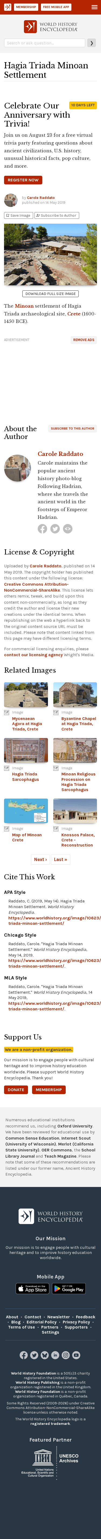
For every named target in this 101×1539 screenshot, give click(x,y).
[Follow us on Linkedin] (56, 1357)
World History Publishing (38, 1382)
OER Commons (56, 1150)
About (12, 1316)
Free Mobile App (56, 7)
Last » (60, 859)
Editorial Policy (42, 1321)
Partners (49, 1327)
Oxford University (74, 1126)
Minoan (24, 306)
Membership (26, 7)
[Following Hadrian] (67, 528)
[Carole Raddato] (42, 528)
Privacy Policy (76, 1321)
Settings (50, 1332)
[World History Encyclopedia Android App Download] (69, 1289)
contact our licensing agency (33, 654)
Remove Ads (83, 340)
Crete (74, 314)
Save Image (17, 215)
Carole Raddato (41, 197)
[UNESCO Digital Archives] (51, 1462)
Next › (40, 859)
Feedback (85, 1316)
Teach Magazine (60, 1156)
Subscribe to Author (56, 215)
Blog (15, 1321)
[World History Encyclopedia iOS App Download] (32, 1289)
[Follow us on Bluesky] (45, 1357)
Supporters (76, 1327)
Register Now (23, 179)
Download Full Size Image (50, 293)
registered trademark (50, 1423)
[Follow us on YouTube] (77, 1357)
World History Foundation (33, 1373)
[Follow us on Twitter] (35, 1357)
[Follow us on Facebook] (24, 1357)
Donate (16, 1089)
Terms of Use (21, 1327)
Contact (33, 1316)
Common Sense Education (32, 1138)
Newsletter (58, 1316)
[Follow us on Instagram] (66, 1357)
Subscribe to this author (72, 428)
